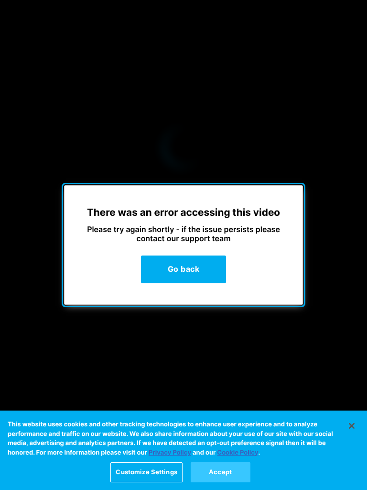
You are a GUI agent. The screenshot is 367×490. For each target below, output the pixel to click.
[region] (183, 450)
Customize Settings (146, 472)
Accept (220, 472)
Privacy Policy (170, 453)
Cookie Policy (237, 453)
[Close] (351, 425)
